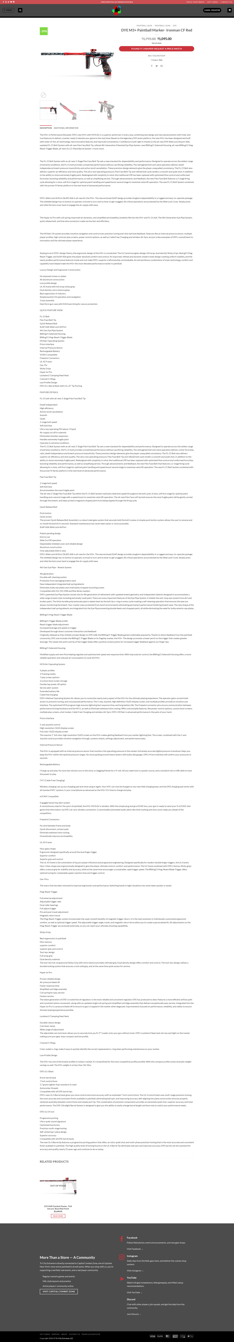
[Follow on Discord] (13, 2)
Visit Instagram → (135, 1270)
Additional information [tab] (66, 128)
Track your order (195, 2)
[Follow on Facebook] (3, 2)
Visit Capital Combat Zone (59, 1291)
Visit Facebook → (135, 1249)
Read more (58, 1216)
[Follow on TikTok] (8, 2)
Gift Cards (212, 2)
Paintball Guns (162, 26)
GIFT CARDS (45, 1334)
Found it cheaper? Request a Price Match (156, 48)
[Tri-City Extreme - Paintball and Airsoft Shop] (117, 10)
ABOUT (64, 1334)
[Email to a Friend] (161, 66)
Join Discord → (134, 1314)
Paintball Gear (144, 26)
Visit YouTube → (134, 1292)
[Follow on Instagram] (6, 2)
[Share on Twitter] (157, 66)
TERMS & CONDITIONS (91, 1334)
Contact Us (226, 2)
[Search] (20, 10)
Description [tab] (46, 128)
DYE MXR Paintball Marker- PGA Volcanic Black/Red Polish (58, 1207)
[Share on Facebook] (152, 66)
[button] (8, 10)
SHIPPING (56, 1334)
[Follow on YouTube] (11, 2)
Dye (175, 26)
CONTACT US (74, 1334)
